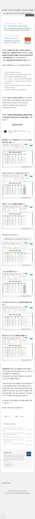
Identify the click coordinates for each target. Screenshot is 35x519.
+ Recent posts (6, 483)
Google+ (28, 493)
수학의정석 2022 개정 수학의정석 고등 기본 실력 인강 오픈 (12, 41)
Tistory (15, 491)
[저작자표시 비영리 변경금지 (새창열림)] (22, 416)
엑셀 (4, 424)
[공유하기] (9, 416)
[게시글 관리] (11, 416)
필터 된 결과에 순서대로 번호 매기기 (12, 437)
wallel (25, 491)
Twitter (13, 493)
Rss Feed (7, 493)
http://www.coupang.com (11, 23)
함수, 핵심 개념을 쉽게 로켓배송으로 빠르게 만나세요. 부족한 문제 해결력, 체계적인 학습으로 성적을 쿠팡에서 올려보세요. (17, 29)
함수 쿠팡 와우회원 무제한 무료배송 (15, 26)
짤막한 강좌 (8, 452)
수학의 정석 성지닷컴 (11, 38)
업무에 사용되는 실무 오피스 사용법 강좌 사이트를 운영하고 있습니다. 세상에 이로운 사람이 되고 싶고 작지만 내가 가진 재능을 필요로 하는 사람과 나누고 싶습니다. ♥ (14, 458)
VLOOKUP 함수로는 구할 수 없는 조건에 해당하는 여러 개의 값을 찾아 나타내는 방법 (14, 429)
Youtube (23, 493)
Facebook (18, 493)
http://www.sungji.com (10, 35)
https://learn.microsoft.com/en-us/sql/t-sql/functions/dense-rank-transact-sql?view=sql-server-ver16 (15, 105)
